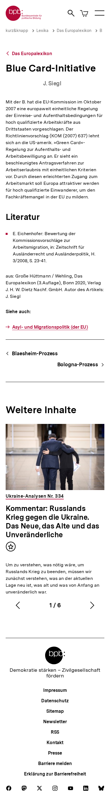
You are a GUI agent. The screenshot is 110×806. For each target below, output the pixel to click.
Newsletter (55, 721)
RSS (55, 732)
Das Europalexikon (74, 30)
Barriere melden (55, 763)
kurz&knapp (17, 30)
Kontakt (55, 742)
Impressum (55, 690)
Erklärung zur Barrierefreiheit (55, 774)
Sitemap (54, 711)
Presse (55, 753)
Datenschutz (55, 700)
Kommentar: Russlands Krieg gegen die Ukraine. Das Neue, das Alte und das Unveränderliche (52, 521)
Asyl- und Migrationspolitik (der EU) (50, 327)
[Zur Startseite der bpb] (24, 19)
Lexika (42, 30)
